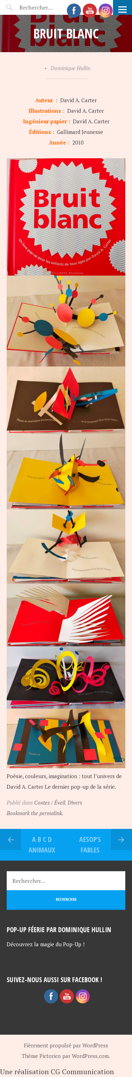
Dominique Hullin (70, 68)
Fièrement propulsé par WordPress (66, 1045)
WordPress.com (90, 1055)
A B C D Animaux (42, 845)
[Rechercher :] (48, 7)
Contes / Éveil (49, 802)
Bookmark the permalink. (35, 813)
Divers (75, 802)
